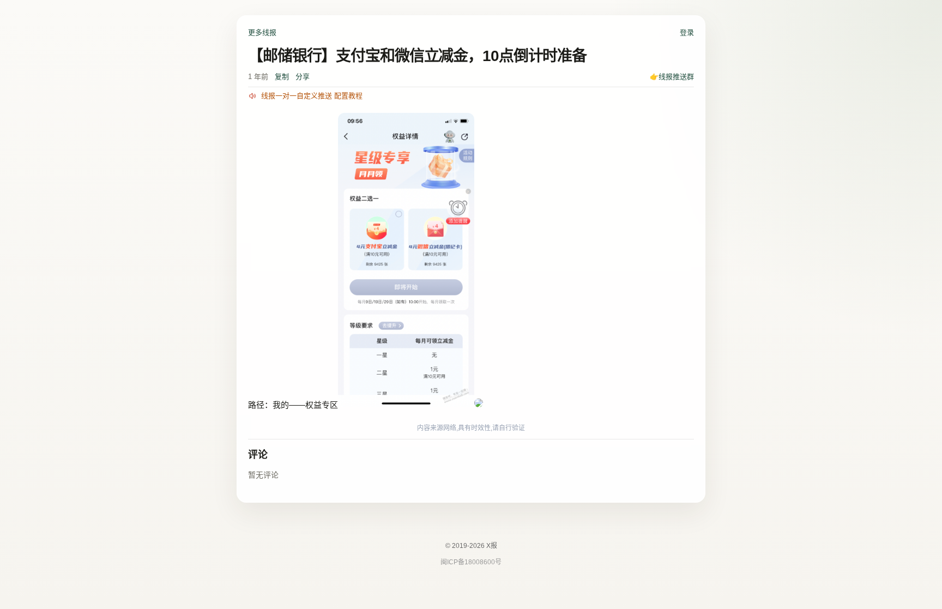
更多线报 (262, 32)
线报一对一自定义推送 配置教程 (312, 96)
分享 (302, 77)
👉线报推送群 (672, 77)
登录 (687, 32)
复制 (282, 77)
